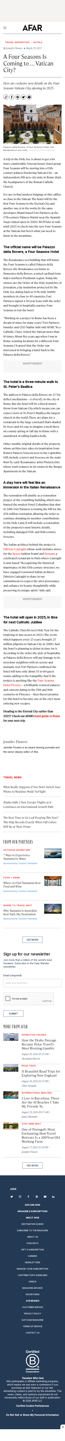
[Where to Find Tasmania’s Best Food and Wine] (53, 881)
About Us (32, 1237)
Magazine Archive (32, 1288)
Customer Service (32, 1307)
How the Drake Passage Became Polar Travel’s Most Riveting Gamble (39, 1044)
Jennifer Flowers (15, 741)
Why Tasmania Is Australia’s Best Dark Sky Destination (20, 912)
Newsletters (32, 1262)
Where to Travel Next (17, 905)
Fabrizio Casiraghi (14, 549)
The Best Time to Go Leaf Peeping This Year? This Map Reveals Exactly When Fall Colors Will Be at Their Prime (30, 822)
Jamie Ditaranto (30, 1116)
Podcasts (32, 1243)
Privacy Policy (32, 1313)
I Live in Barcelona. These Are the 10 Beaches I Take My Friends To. (40, 1102)
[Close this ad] (62, 1427)
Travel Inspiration (17, 42)
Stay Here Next (31, 1123)
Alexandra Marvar (31, 1058)
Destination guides (33, 1224)
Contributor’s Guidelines (32, 1275)
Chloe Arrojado (29, 1085)
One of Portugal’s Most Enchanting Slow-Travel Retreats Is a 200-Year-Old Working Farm (41, 1135)
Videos (32, 1281)
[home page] (32, 28)
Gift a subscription (32, 1249)
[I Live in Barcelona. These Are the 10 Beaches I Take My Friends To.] (10, 1095)
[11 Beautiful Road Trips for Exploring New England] (10, 1068)
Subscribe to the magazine (32, 1230)
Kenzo (16, 553)
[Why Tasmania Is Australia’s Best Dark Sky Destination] (53, 909)
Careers (32, 1256)
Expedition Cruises (34, 1034)
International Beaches (37, 1092)
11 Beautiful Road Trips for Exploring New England (41, 1073)
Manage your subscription (32, 1269)
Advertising (33, 1294)
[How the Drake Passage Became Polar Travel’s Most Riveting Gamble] (10, 1037)
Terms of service (32, 1326)
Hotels (37, 42)
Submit (13, 1013)
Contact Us (33, 1332)
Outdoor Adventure (16, 850)
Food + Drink (11, 877)
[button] (32, 1405)
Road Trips (29, 1065)
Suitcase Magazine (32, 1320)
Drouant (49, 553)
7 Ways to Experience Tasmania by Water (16, 856)
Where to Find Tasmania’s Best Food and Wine (22, 884)
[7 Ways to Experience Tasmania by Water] (53, 853)
